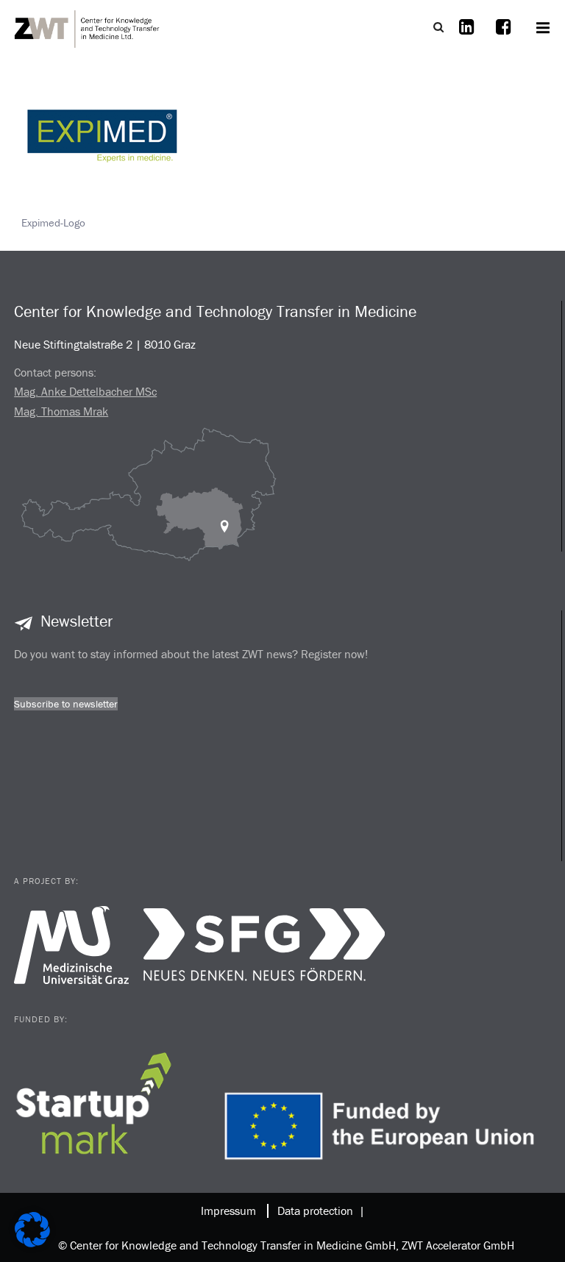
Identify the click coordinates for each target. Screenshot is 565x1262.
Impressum (228, 1210)
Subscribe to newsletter (66, 703)
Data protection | (318, 1210)
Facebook (503, 36)
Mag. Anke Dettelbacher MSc (85, 391)
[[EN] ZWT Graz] (87, 27)
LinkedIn (466, 36)
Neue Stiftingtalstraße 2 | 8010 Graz (105, 344)
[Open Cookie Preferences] (32, 1243)
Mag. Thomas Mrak (61, 411)
